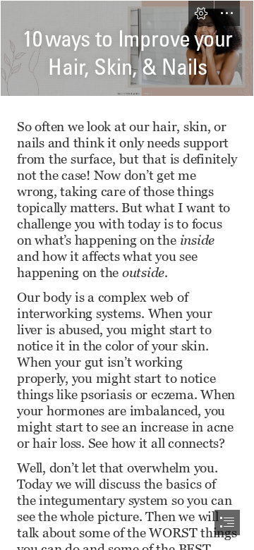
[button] (201, 13)
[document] (127, 275)
